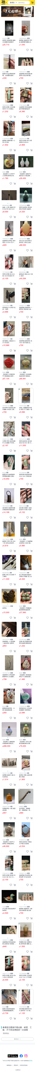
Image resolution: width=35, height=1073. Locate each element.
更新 (30, 1060)
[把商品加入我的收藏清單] (11, 50)
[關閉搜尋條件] (16, 2)
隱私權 (16, 1065)
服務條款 (9, 1065)
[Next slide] (15, 28)
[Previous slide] (3, 28)
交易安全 (18, 1070)
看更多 (16, 1039)
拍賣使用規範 (24, 1065)
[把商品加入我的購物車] (15, 50)
